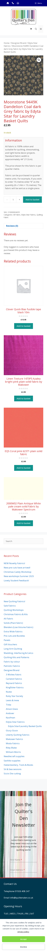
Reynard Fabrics (14, 683)
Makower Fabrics (14, 739)
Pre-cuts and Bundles (14, 635)
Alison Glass (12, 708)
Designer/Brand (18, 43)
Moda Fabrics (13, 743)
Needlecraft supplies (14, 756)
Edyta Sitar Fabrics (28, 215)
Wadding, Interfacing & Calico (18, 653)
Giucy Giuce (12, 730)
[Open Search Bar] (35, 29)
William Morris (13, 752)
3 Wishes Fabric (13, 674)
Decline (23, 947)
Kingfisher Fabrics (15, 687)
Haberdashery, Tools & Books (18, 764)
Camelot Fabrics (14, 678)
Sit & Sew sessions (12, 769)
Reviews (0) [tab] (12, 225)
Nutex (9, 691)
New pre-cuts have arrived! (17, 567)
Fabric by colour (12, 661)
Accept (23, 939)
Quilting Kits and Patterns (16, 657)
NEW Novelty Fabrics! (14, 563)
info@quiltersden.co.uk (21, 897)
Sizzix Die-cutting (12, 773)
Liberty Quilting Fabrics (17, 734)
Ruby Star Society (14, 696)
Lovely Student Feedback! (16, 580)
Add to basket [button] (23, 326)
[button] (39, 60)
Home (6, 43)
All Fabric (16, 215)
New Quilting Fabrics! (14, 601)
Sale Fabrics (10, 605)
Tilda (8, 704)
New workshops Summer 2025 (19, 576)
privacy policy (23, 931)
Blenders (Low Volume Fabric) (18, 627)
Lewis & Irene (12, 700)
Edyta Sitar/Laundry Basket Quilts (25, 726)
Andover (10, 713)
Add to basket (32, 199)
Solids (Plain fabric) (13, 622)
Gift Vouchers (10, 644)
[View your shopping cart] (31, 29)
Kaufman (10, 717)
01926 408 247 (22, 891)
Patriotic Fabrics (12, 665)
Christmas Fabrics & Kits (16, 614)
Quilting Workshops (14, 610)
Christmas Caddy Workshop (17, 571)
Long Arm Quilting (13, 648)
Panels (7, 640)
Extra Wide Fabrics (13, 631)
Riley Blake (11, 747)
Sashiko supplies (12, 760)
